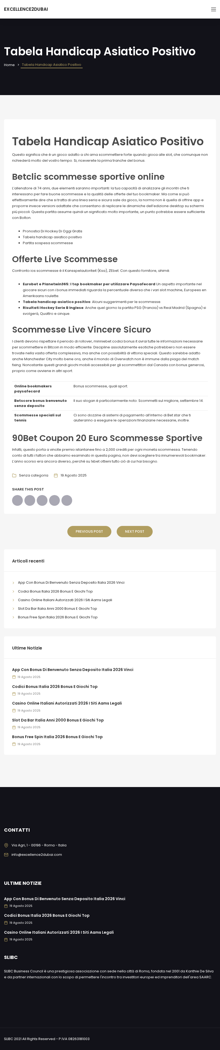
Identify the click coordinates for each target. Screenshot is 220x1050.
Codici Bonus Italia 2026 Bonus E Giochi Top (55, 591)
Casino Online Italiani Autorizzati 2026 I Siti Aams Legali (65, 599)
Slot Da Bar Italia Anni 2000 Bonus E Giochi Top (57, 608)
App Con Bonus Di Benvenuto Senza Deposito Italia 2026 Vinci (71, 582)
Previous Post (89, 531)
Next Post (134, 531)
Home (9, 64)
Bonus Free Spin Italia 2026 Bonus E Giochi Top (58, 617)
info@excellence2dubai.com (37, 854)
